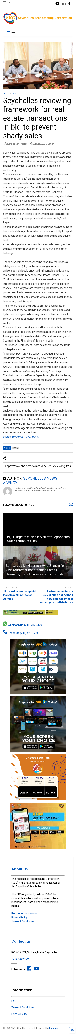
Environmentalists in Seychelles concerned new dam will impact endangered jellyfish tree (56, 597)
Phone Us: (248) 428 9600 (22, 633)
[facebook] (69, 3)
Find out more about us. (25, 913)
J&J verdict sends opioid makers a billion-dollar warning (19, 595)
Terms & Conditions (22, 921)
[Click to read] (38, 529)
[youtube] (57, 3)
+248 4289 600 (20, 958)
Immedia (53, 1028)
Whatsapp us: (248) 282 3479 (24, 624)
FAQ (13, 1001)
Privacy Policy (19, 917)
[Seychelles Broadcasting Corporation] (38, 23)
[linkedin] (64, 3)
